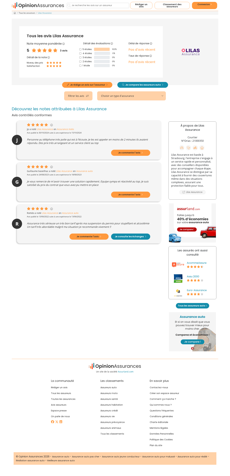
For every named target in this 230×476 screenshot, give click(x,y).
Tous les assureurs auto (192, 305)
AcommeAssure (197, 263)
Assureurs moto (109, 393)
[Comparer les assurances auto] (192, 222)
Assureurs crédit (109, 410)
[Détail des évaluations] (112, 43)
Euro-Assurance (197, 290)
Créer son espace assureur (164, 393)
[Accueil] (38, 5)
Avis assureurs (58, 404)
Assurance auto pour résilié (192, 456)
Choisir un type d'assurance (117, 96)
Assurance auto (60, 456)
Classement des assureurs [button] (172, 5)
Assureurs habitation (111, 404)
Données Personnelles (162, 433)
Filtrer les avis (76, 96)
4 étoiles (87, 53)
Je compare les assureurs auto (143, 84)
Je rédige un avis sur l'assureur (88, 84)
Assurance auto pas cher (85, 456)
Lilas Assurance (193, 192)
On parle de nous (60, 416)
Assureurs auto (108, 387)
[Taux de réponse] (151, 56)
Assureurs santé (109, 399)
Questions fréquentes (162, 410)
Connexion (203, 4)
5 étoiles (87, 49)
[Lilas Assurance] (191, 52)
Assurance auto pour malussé (158, 456)
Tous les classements (112, 433)
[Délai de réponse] (151, 43)
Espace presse (59, 410)
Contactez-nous (159, 387)
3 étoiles (87, 57)
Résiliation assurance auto (30, 460)
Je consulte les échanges (129, 236)
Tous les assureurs (27, 13)
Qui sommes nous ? (161, 404)
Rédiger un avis (141, 5)
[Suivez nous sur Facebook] (53, 422)
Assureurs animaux (110, 428)
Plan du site (156, 445)
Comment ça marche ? (163, 399)
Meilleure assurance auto (61, 460)
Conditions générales (161, 416)
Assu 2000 (193, 276)
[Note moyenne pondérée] (63, 43)
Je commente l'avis (129, 152)
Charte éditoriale (159, 422)
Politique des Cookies (161, 439)
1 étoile (86, 65)
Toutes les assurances (63, 399)
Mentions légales (159, 428)
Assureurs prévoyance (112, 422)
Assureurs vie (107, 416)
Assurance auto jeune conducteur (121, 456)
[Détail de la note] (49, 57)
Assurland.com (125, 371)
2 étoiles (87, 61)
